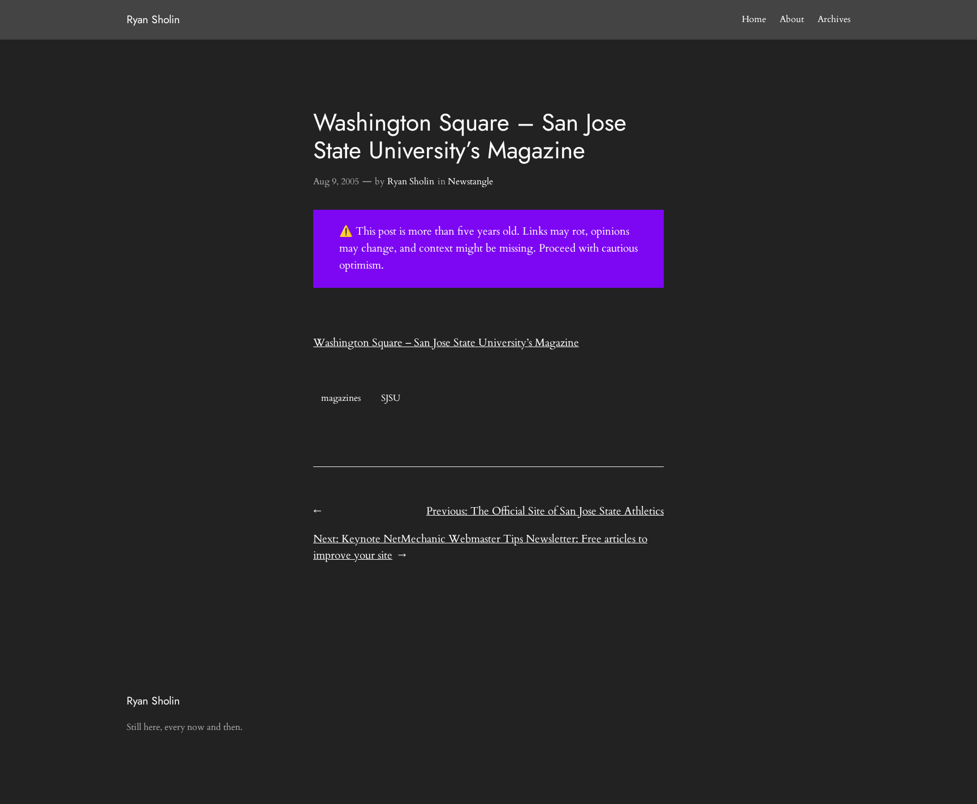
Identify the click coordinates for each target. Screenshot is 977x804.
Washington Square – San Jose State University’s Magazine (446, 342)
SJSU (390, 398)
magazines (341, 398)
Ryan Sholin (153, 19)
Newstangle (470, 181)
